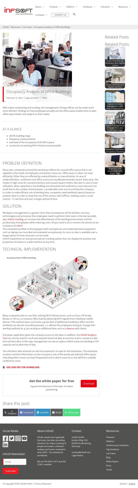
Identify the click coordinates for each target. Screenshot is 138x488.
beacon (71, 328)
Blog (108, 457)
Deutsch (123, 483)
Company (39, 14)
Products (54, 6)
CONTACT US (60, 14)
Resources (123, 6)
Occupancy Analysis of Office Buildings (52, 27)
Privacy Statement (42, 483)
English (132, 483)
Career (109, 469)
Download (89, 383)
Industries (105, 6)
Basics (38, 6)
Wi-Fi (20, 225)
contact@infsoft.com (81, 452)
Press (108, 465)
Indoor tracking (15, 219)
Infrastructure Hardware (117, 445)
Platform (70, 6)
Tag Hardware (112, 449)
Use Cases (27, 27)
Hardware (87, 6)
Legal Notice (77, 455)
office (44, 98)
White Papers (112, 461)
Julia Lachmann (32, 98)
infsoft (6, 27)
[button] (74, 15)
